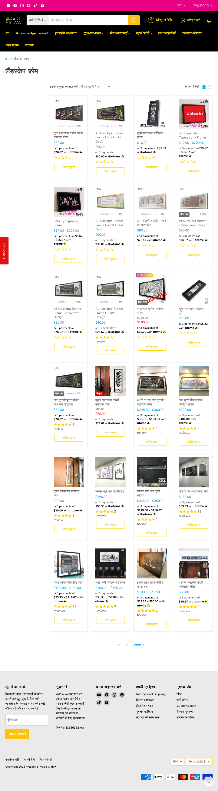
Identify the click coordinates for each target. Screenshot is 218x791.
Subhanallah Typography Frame (192, 135)
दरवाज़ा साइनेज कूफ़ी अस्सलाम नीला (191, 584)
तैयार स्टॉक (11, 45)
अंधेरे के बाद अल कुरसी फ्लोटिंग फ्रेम (150, 402)
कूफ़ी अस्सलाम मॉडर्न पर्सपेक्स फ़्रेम (107, 402)
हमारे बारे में (182, 700)
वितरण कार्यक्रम (144, 700)
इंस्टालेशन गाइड (144, 706)
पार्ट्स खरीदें (143, 33)
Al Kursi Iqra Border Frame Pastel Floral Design (109, 225)
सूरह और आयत (92, 33)
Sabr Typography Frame (66, 223)
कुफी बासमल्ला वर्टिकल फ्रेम (150, 135)
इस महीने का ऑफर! (65, 33)
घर (7, 33)
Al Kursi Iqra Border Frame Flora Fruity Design (109, 137)
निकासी (29, 45)
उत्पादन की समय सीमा (147, 717)
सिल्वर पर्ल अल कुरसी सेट (110, 491)
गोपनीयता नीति (12, 760)
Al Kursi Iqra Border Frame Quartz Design (109, 313)
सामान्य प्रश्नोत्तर (185, 717)
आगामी (137, 645)
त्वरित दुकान (69, 167)
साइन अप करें (17, 734)
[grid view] (204, 87)
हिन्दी (179, 5)
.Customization (186, 706)
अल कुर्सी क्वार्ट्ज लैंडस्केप (110, 582)
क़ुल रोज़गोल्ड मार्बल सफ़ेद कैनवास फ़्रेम (68, 135)
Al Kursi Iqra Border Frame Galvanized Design (67, 313)
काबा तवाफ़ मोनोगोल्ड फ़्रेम (68, 582)
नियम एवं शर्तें (45, 760)
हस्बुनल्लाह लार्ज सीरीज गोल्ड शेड (150, 584)
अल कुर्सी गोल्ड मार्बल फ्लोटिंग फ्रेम (190, 402)
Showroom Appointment (31, 33)
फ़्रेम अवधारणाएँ (118, 33)
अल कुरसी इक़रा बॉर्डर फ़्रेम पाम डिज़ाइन (66, 402)
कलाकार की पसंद (191, 33)
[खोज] (134, 20)
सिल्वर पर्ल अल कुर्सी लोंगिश (148, 493)
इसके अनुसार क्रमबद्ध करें (63, 87)
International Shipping (151, 694)
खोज (179, 694)
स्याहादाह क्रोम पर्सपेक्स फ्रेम (150, 311)
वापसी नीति (29, 760)
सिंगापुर (201, 5)
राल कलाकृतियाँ (166, 33)
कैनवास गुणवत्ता (184, 712)
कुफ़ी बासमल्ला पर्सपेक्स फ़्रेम (66, 493)
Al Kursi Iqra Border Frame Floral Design (193, 223)
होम (7, 59)
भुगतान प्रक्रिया (144, 712)
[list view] (210, 87)
